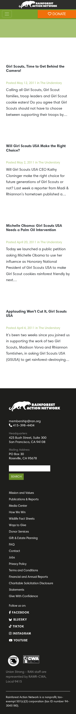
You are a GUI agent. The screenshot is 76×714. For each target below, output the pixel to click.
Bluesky (19, 619)
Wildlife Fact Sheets (21, 518)
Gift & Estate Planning (23, 538)
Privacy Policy (17, 564)
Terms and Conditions (23, 570)
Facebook (20, 612)
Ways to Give (17, 525)
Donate (58, 14)
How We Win (17, 512)
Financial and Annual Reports (28, 577)
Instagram (21, 633)
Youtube (20, 640)
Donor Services (19, 531)
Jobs (12, 557)
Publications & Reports (24, 499)
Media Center (18, 506)
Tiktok (18, 626)
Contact (14, 551)
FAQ (12, 544)
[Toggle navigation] (7, 14)
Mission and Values (21, 493)
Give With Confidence (23, 596)
